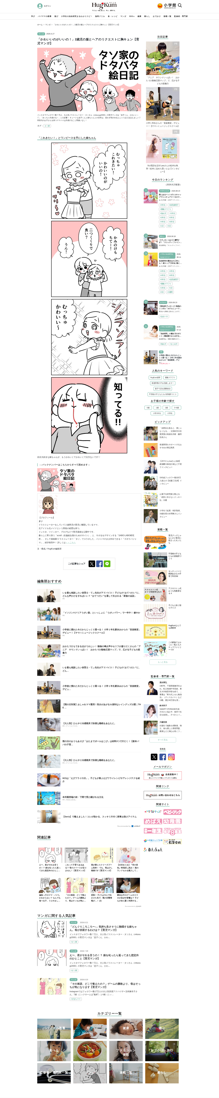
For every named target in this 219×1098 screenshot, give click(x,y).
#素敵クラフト (165, 209)
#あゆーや (164, 316)
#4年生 (162, 222)
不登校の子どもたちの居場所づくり (162, 394)
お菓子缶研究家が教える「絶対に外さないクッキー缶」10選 (171, 497)
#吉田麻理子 (173, 205)
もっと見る (163, 662)
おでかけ (157, 16)
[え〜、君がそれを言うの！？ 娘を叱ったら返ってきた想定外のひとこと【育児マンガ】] (51, 957)
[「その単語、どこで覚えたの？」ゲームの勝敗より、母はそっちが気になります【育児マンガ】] (51, 986)
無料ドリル (100, 16)
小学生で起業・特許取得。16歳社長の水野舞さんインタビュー (171, 513)
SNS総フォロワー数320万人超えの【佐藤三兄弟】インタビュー (171, 480)
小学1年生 (157, 413)
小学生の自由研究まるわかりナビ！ (76, 16)
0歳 (148, 408)
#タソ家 (74, 942)
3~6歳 (176, 408)
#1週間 (170, 292)
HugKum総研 (155, 377)
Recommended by (124, 826)
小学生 (169, 413)
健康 (139, 16)
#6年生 (171, 222)
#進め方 (163, 213)
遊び (56, 16)
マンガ (123, 16)
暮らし (147, 16)
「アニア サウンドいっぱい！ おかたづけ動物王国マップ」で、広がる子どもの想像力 (162, 80)
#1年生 (172, 213)
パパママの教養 (45, 16)
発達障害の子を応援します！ (163, 383)
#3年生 (171, 218)
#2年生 (162, 218)
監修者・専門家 (181, 16)
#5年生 (162, 205)
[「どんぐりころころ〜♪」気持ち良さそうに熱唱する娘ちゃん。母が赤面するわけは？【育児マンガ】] (51, 929)
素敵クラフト (170, 377)
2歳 (166, 408)
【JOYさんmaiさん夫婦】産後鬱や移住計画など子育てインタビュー (171, 464)
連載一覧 (167, 16)
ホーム (40, 25)
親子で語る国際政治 (162, 389)
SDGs (132, 16)
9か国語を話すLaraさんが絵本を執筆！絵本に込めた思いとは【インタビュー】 (162, 168)
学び (33, 16)
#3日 (169, 226)
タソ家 (47, 126)
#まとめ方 (174, 344)
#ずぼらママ (76, 999)
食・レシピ (113, 16)
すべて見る (163, 740)
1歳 (157, 408)
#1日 (162, 226)
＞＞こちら (71, 542)
